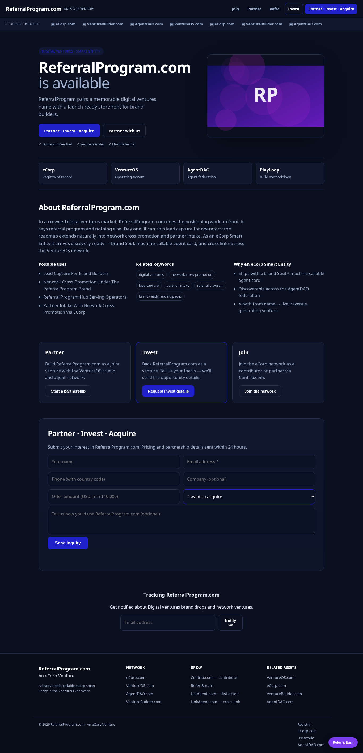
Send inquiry (68, 543)
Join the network (260, 391)
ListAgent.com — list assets (215, 693)
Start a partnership (68, 391)
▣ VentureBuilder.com (100, 24)
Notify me (230, 622)
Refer (274, 8)
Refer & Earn (343, 743)
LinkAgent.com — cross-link (215, 701)
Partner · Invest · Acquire (331, 8)
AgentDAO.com (139, 693)
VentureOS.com (140, 685)
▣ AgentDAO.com (144, 24)
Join (235, 8)
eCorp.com (135, 677)
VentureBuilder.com (143, 701)
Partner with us (124, 130)
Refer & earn (202, 685)
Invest (293, 8)
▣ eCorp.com (61, 24)
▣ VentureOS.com (184, 24)
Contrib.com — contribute (214, 677)
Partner (254, 8)
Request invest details (168, 391)
